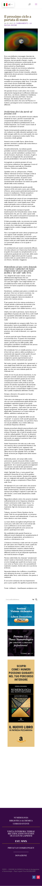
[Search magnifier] (36, 599)
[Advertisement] (21, 778)
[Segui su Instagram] (38, 877)
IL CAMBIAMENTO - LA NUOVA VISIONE (18, 24)
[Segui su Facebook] (34, 877)
